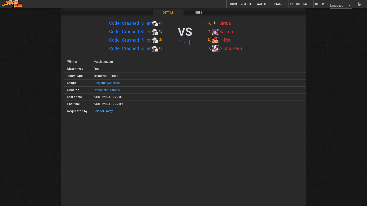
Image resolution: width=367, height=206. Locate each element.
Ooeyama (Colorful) (106, 83)
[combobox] (338, 5)
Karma (226, 31)
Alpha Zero (230, 48)
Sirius (225, 23)
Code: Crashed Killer (130, 23)
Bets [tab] (198, 12)
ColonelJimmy (103, 111)
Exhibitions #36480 (106, 90)
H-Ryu (225, 40)
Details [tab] (168, 12)
